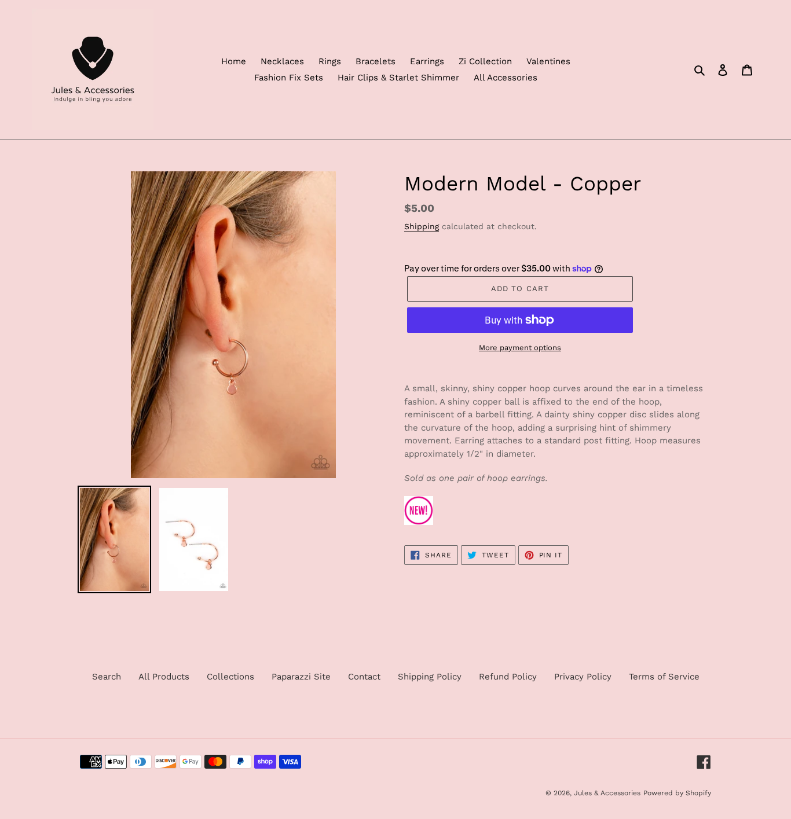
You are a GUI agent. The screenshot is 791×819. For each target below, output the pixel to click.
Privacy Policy (582, 676)
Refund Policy (508, 676)
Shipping (421, 226)
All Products (163, 676)
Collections (230, 676)
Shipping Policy (430, 676)
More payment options (520, 347)
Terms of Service (664, 676)
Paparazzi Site (301, 676)
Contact (364, 676)
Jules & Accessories (607, 793)
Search (106, 676)
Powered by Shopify (677, 793)
